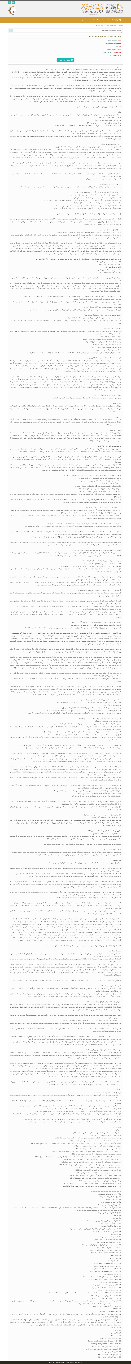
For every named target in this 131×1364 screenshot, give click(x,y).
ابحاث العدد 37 (100, 25)
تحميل (64, 60)
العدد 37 (107, 25)
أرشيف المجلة (113, 25)
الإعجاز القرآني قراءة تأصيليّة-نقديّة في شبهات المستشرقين (104, 36)
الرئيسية (121, 25)
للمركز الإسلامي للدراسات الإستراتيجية (59, 1362)
